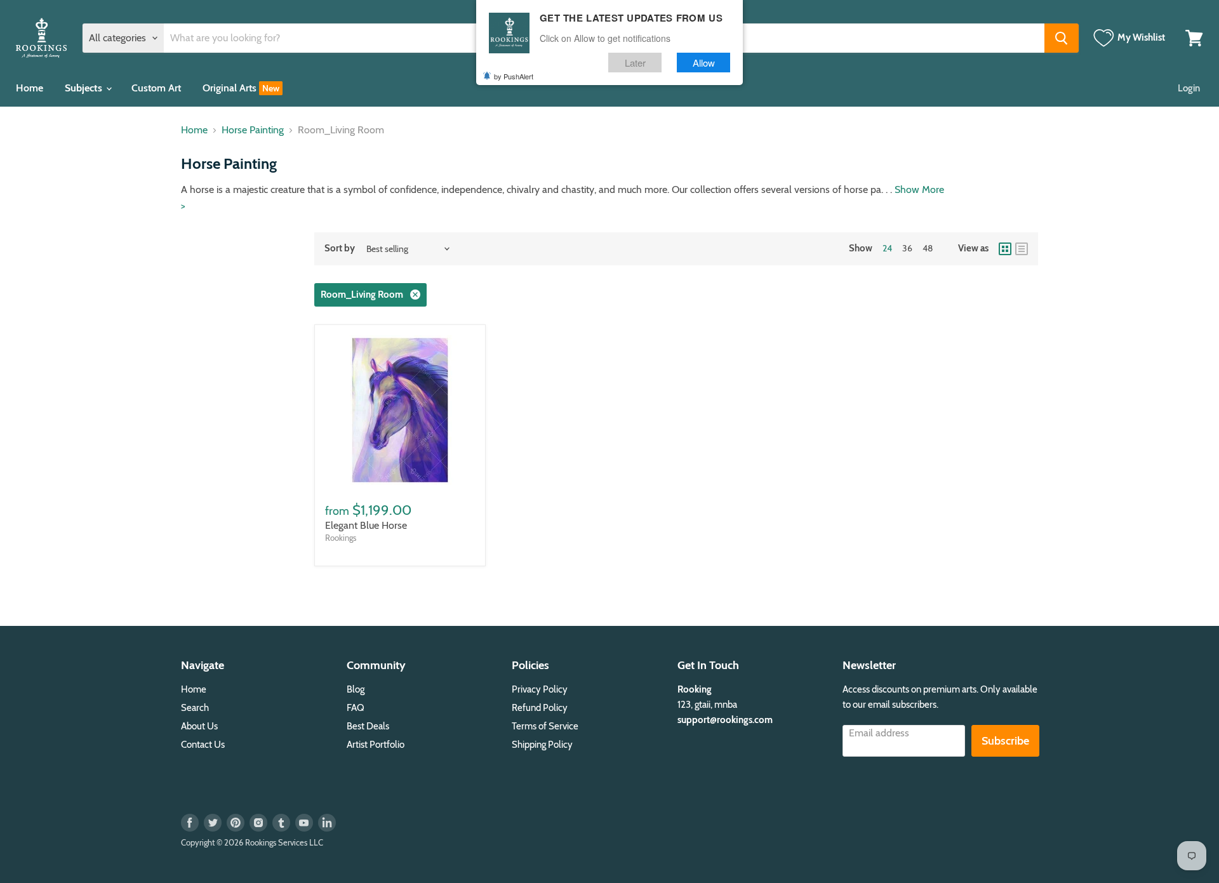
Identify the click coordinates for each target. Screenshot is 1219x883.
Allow (704, 62)
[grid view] (1005, 248)
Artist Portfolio (375, 744)
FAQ (355, 708)
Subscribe (1005, 741)
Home (29, 88)
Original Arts (231, 88)
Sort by (339, 248)
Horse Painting (253, 130)
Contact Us (203, 744)
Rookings (340, 538)
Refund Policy (540, 708)
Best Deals (368, 726)
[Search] (1061, 38)
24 (887, 248)
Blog (355, 689)
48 (928, 248)
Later (635, 62)
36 (907, 248)
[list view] (1021, 248)
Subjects (85, 88)
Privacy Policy (540, 689)
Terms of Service (545, 726)
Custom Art (156, 88)
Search (195, 708)
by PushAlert (513, 76)
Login (1189, 88)
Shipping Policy (542, 744)
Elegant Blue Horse (366, 525)
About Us (199, 726)
